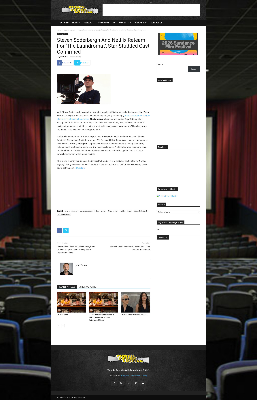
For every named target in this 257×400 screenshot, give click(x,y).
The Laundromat (64, 214)
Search (160, 64)
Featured (64, 22)
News (75, 22)
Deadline (80, 168)
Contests (124, 22)
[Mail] (128, 383)
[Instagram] (121, 383)
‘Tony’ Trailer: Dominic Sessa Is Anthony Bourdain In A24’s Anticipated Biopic (101, 317)
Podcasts (139, 22)
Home (59, 30)
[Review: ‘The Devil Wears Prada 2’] (135, 302)
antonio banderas (71, 211)
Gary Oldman (100, 211)
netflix (122, 211)
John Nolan (63, 57)
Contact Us (156, 22)
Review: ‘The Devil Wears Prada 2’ (134, 315)
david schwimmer (86, 211)
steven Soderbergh (140, 211)
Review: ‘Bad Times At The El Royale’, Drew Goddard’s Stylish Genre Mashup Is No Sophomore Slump (76, 250)
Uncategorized (69, 30)
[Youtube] (143, 383)
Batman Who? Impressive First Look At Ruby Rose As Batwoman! (130, 248)
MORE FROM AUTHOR (88, 287)
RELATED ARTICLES (67, 287)
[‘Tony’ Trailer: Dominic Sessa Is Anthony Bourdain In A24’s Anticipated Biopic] (103, 302)
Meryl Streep (112, 211)
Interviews (103, 22)
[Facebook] (59, 230)
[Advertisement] (151, 10)
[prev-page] (58, 325)
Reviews (88, 22)
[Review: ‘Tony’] (71, 302)
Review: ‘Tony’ (62, 315)
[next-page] (63, 325)
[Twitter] (66, 230)
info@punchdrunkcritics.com (134, 375)
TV (114, 22)
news (129, 211)
